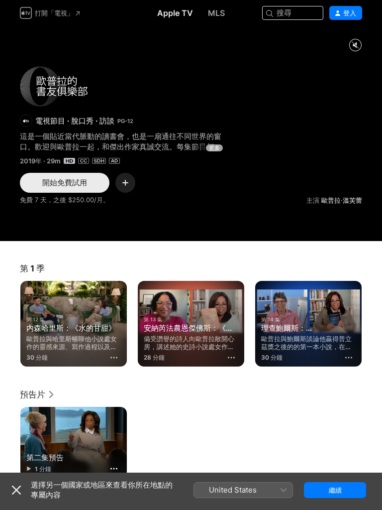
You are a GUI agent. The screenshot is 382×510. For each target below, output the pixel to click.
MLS (216, 13)
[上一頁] (10, 324)
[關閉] (16, 490)
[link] (37, 394)
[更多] (114, 358)
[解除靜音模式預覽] (355, 45)
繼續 (335, 490)
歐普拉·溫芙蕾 (341, 200)
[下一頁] (372, 324)
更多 (214, 147)
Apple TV (175, 13)
